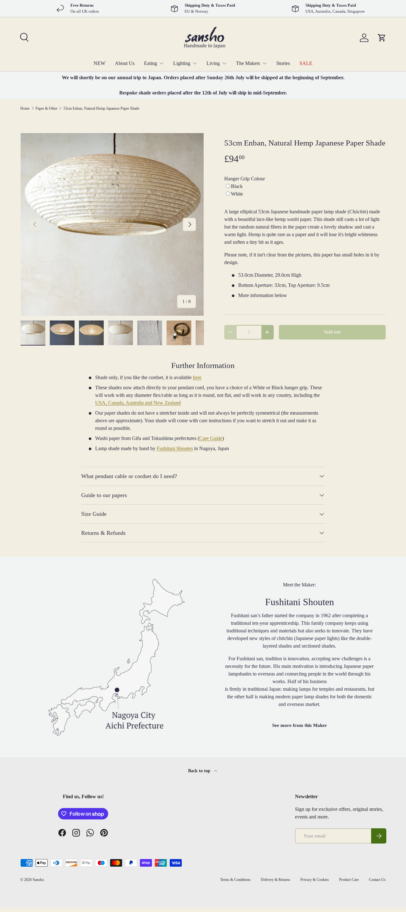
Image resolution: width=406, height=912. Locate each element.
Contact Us (377, 879)
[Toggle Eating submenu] (161, 63)
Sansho (38, 879)
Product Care (349, 879)
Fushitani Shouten (175, 448)
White (237, 194)
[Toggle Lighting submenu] (195, 63)
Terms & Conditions (235, 879)
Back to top (200, 770)
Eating (150, 63)
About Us (124, 63)
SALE (305, 63)
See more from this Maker (299, 725)
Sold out (332, 331)
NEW (99, 63)
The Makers (248, 63)
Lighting (181, 63)
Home (24, 108)
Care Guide (210, 438)
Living (213, 63)
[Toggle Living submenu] (224, 63)
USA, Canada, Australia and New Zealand (138, 402)
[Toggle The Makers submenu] (264, 63)
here (197, 377)
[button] (382, 38)
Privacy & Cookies (314, 879)
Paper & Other (46, 108)
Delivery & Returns (275, 879)
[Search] (23, 36)
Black (237, 186)
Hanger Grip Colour (244, 178)
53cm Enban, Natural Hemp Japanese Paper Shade (101, 108)
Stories (283, 63)
